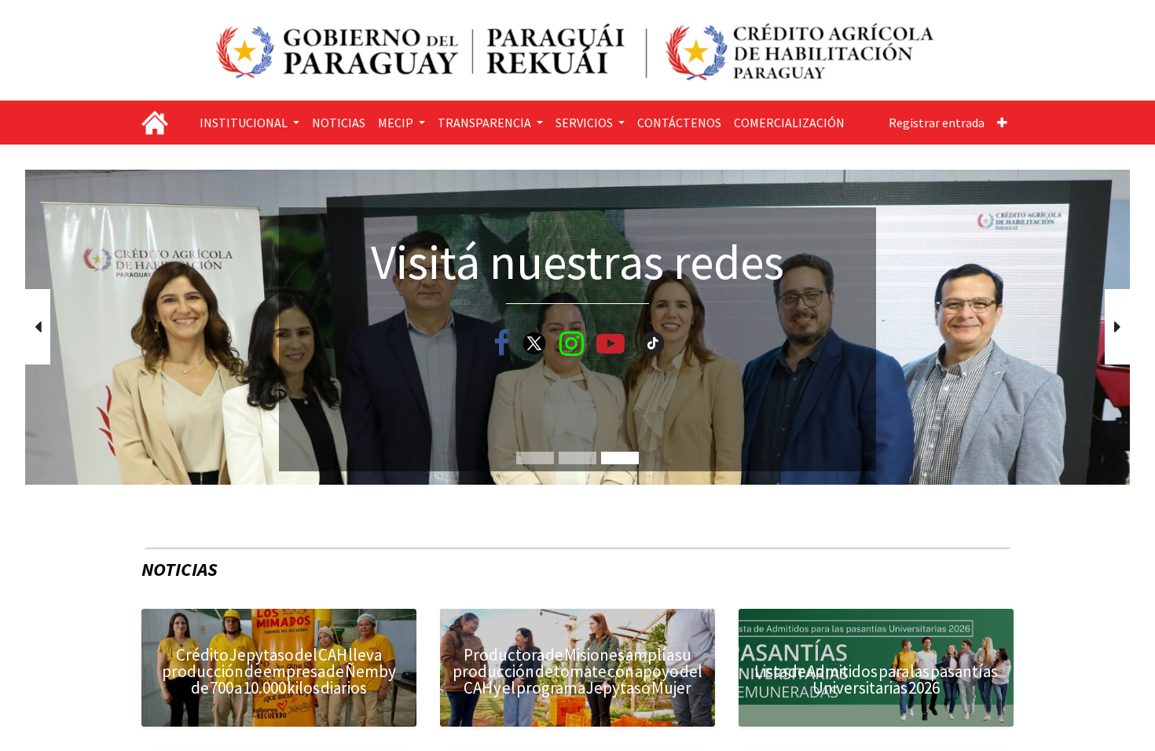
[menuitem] (339, 122)
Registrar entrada (936, 122)
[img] (69, 327)
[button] (1002, 122)
